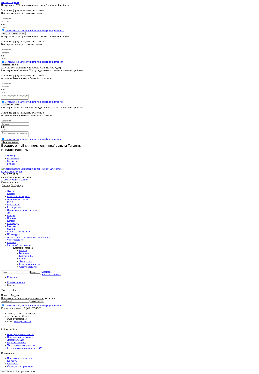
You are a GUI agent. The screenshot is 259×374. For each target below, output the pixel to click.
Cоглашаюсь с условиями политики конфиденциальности (34, 30)
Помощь (11, 155)
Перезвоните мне (10, 65)
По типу (6, 185)
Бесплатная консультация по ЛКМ (24, 348)
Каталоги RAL (26, 256)
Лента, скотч (25, 261)
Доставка (47, 272)
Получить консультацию (13, 33)
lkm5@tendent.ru (22, 321)
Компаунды (13, 223)
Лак (9, 212)
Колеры (11, 221)
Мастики (11, 226)
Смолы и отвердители (18, 231)
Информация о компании (20, 358)
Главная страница (16, 282)
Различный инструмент (31, 264)
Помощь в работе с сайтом (20, 334)
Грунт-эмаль (13, 204)
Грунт (10, 202)
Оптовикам (13, 158)
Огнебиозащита (15, 239)
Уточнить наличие (10, 105)
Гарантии (12, 277)
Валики (23, 250)
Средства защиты (28, 266)
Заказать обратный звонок (14, 179)
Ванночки (24, 253)
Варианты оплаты (51, 274)
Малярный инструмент (19, 245)
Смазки (11, 229)
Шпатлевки (13, 218)
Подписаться (37, 301)
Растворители (14, 207)
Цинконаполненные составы (22, 210)
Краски (11, 193)
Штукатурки (13, 234)
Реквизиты (12, 363)
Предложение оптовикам (20, 337)
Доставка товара (15, 340)
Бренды (11, 163)
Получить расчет (10, 142)
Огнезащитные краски (18, 196)
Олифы (11, 215)
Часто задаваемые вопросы (21, 345)
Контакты (12, 161)
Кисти (22, 258)
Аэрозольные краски (17, 199)
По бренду (17, 185)
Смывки (11, 242)
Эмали (10, 191)
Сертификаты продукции (20, 366)
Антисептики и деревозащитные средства (28, 237)
